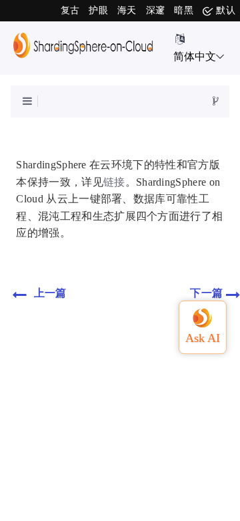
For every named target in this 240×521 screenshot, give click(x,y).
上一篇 (48, 293)
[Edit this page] (216, 102)
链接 (114, 182)
